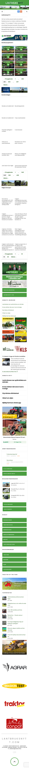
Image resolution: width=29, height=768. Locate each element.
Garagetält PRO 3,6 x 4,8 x (17, 496)
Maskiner (5, 559)
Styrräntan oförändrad (8, 310)
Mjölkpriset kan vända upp (9, 316)
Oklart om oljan (6, 313)
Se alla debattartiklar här (9, 371)
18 (22, 254)
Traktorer (6, 554)
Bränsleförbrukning (8, 534)
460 (22, 79)
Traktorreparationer (9, 544)
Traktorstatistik (7, 524)
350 (9, 175)
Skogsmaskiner (7, 569)
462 (9, 82)
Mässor (5, 539)
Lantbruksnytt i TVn (8, 295)
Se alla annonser (7, 468)
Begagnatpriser (7, 520)
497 (17, 82)
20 (8, 257)
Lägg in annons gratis (9, 473)
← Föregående (8, 79)
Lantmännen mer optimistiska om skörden (13, 304)
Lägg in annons (8, 509)
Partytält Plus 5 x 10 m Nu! (18, 489)
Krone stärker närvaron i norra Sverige (12, 307)
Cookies (14, 752)
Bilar (4, 564)
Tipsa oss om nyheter (8, 290)
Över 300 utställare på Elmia (15, 610)
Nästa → (6, 85)
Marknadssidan (7, 529)
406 (17, 175)
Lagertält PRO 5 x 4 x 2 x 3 (17, 484)
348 (22, 172)
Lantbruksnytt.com (14, 740)
